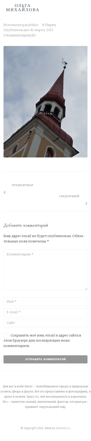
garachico (30, 25)
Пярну (50, 25)
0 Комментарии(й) (20, 35)
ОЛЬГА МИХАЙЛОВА (23, 7)
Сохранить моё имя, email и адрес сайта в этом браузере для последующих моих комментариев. (42, 340)
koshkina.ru (63, 428)
